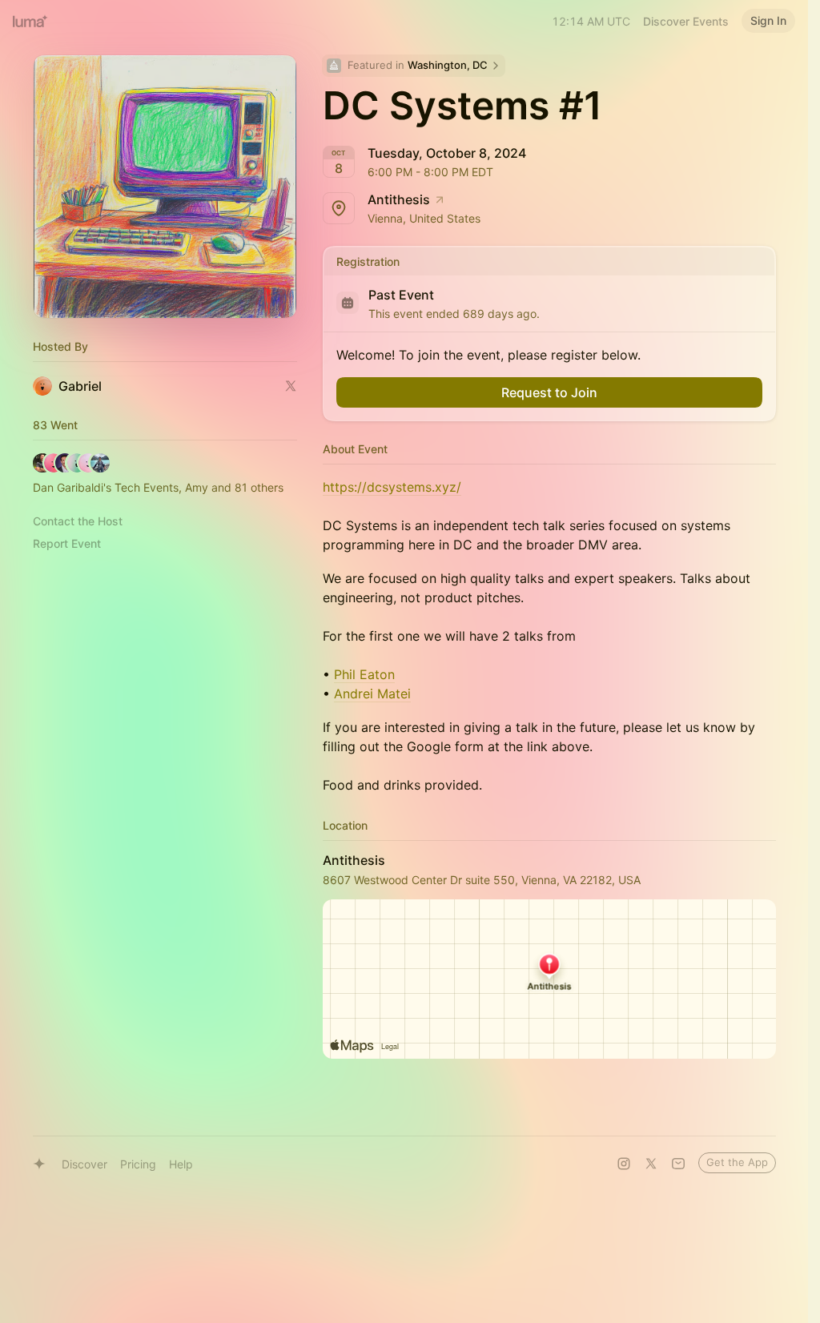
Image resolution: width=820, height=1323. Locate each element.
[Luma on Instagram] (623, 1163)
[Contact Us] (678, 1163)
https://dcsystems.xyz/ (392, 487)
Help (181, 1164)
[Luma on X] (651, 1163)
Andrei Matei (372, 694)
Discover (84, 1164)
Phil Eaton (364, 674)
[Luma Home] (30, 21)
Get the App (737, 1162)
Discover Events (686, 21)
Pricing (138, 1164)
